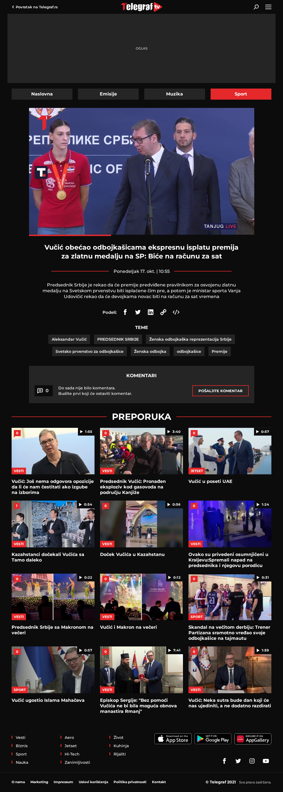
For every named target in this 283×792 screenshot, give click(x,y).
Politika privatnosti (130, 782)
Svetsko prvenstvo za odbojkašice (90, 351)
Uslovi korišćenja (93, 782)
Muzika (174, 94)
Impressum (63, 782)
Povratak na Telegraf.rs (37, 7)
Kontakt (159, 782)
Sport (241, 94)
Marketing (39, 782)
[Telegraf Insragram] (252, 761)
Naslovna (42, 94)
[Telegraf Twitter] (238, 761)
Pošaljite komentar (220, 391)
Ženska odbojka (150, 351)
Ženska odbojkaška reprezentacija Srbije (190, 339)
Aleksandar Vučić (69, 339)
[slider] (141, 235)
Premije (219, 351)
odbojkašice (189, 351)
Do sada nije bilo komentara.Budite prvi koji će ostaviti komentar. (95, 390)
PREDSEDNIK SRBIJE (118, 339)
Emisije (108, 94)
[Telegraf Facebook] (224, 761)
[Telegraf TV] (265, 761)
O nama (18, 782)
